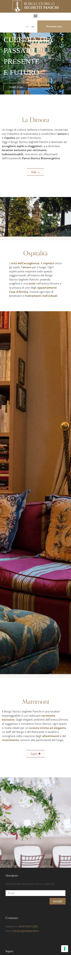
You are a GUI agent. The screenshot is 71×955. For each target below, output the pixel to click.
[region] (35, 57)
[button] (36, 16)
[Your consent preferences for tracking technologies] (64, 948)
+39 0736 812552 (28, 926)
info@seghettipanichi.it (26, 931)
